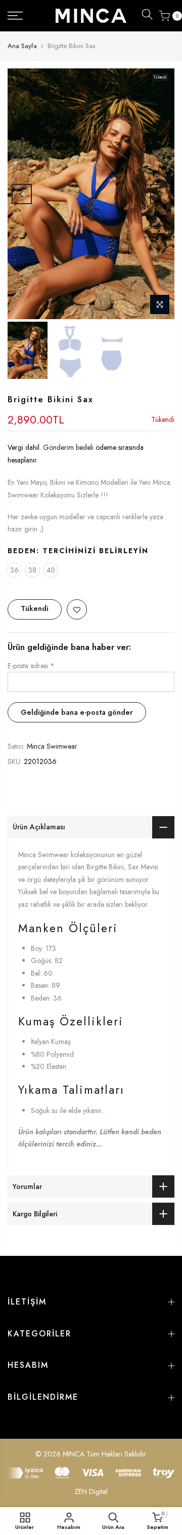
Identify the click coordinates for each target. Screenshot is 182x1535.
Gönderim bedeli (69, 448)
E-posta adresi (31, 666)
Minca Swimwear (52, 746)
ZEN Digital (91, 1491)
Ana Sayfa (22, 46)
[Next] (160, 194)
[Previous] (22, 194)
